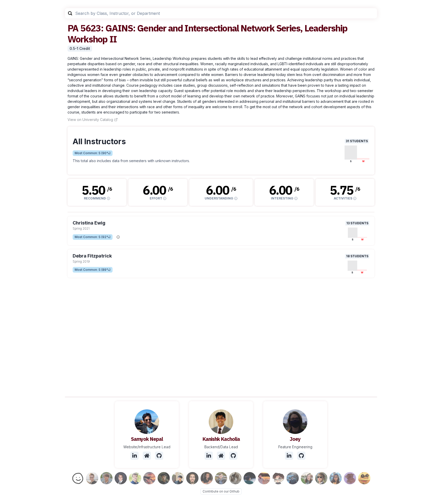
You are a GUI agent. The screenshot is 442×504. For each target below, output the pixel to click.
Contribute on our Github (221, 491)
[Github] (159, 456)
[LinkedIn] (134, 456)
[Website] (147, 456)
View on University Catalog (90, 119)
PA (73, 28)
